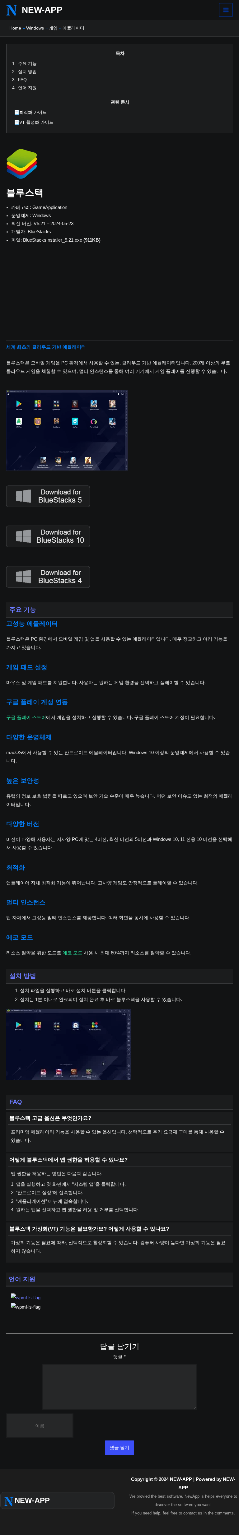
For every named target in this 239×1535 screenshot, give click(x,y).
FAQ (22, 79)
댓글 (119, 1356)
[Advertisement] (119, 297)
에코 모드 (72, 952)
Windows (35, 28)
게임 (53, 28)
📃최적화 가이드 (30, 112)
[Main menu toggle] (226, 10)
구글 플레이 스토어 (26, 717)
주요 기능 (27, 63)
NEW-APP (42, 10)
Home (15, 28)
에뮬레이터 (73, 28)
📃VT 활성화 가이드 (34, 122)
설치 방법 (27, 71)
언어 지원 (27, 87)
